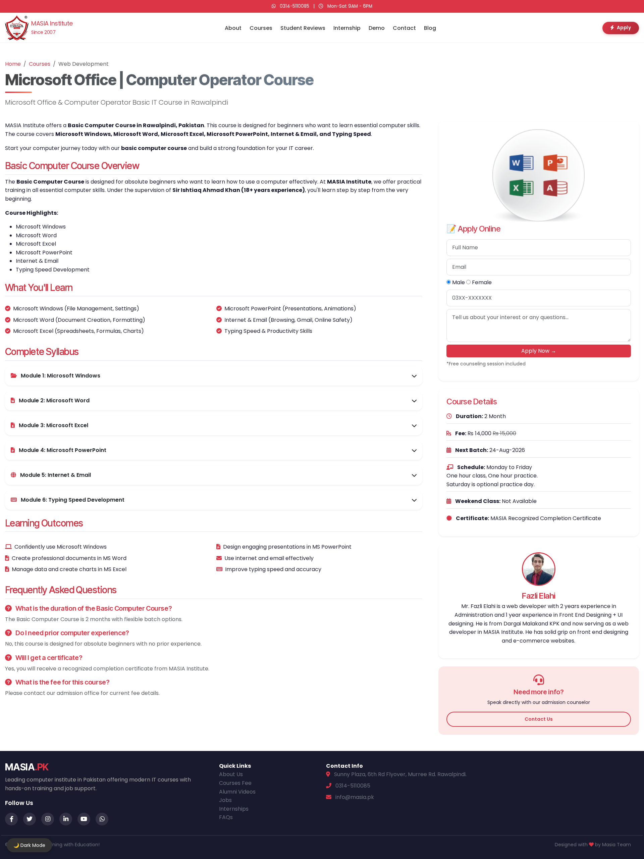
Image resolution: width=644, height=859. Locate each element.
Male (458, 282)
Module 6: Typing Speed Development (71, 500)
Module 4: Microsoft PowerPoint (61, 450)
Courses (261, 28)
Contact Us (539, 719)
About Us (231, 774)
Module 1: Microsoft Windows (59, 376)
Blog (430, 28)
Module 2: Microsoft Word (53, 400)
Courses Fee (235, 783)
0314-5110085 (294, 6)
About (233, 28)
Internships (234, 809)
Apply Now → (538, 351)
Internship (347, 28)
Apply (624, 27)
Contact (404, 28)
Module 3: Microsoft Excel (52, 425)
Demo (377, 28)
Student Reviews (302, 28)
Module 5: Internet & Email (55, 475)
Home (13, 64)
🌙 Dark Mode (29, 845)
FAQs (226, 817)
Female (481, 282)
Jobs (225, 800)
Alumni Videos (237, 792)
